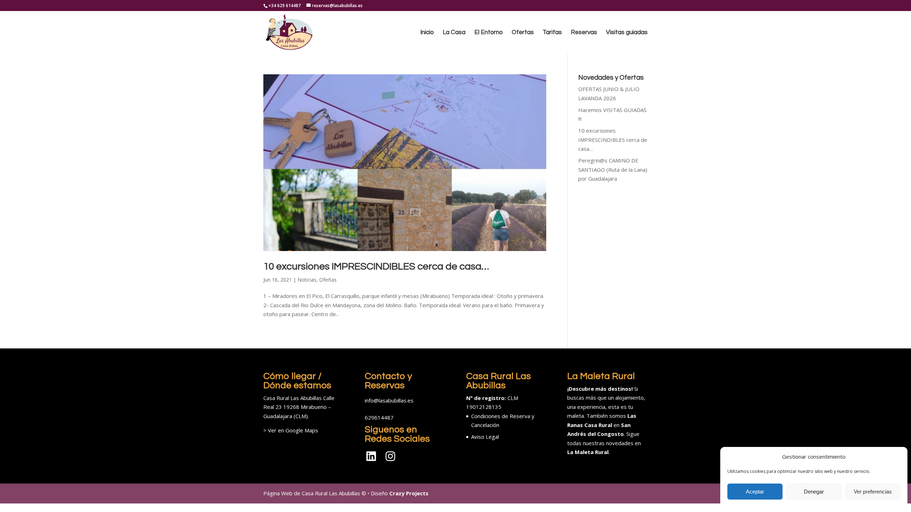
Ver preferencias (873, 492)
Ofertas (523, 33)
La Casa (454, 33)
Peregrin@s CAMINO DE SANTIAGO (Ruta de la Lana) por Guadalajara (612, 169)
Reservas (584, 33)
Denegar (814, 492)
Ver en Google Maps (293, 430)
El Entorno (488, 33)
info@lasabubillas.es (389, 400)
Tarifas (552, 33)
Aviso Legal (485, 436)
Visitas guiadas (627, 33)
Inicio (427, 33)
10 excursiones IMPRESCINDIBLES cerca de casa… (376, 266)
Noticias (306, 279)
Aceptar (755, 492)
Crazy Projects (408, 493)
